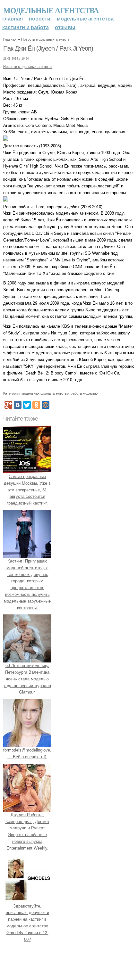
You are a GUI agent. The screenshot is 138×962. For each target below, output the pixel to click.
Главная (12, 18)
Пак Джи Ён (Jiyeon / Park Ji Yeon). (49, 48)
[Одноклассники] (36, 405)
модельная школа (36, 393)
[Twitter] (27, 405)
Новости (39, 18)
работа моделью (84, 393)
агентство (61, 393)
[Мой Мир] (45, 405)
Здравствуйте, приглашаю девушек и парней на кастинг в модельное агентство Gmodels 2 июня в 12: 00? (27, 923)
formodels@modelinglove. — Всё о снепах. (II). (27, 753)
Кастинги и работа (25, 27)
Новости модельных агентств (45, 39)
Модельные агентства (51, 10)
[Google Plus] (8, 405)
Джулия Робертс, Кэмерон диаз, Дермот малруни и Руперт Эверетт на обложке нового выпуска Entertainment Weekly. (27, 831)
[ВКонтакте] (18, 405)
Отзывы (65, 27)
